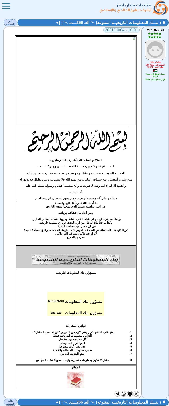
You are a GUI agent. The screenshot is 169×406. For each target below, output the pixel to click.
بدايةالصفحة (10, 402)
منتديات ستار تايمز (134, 5)
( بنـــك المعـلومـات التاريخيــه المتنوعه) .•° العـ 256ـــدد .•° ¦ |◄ (108, 22)
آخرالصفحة (10, 23)
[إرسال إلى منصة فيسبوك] (130, 394)
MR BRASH (155, 30)
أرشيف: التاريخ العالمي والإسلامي (125, 10)
